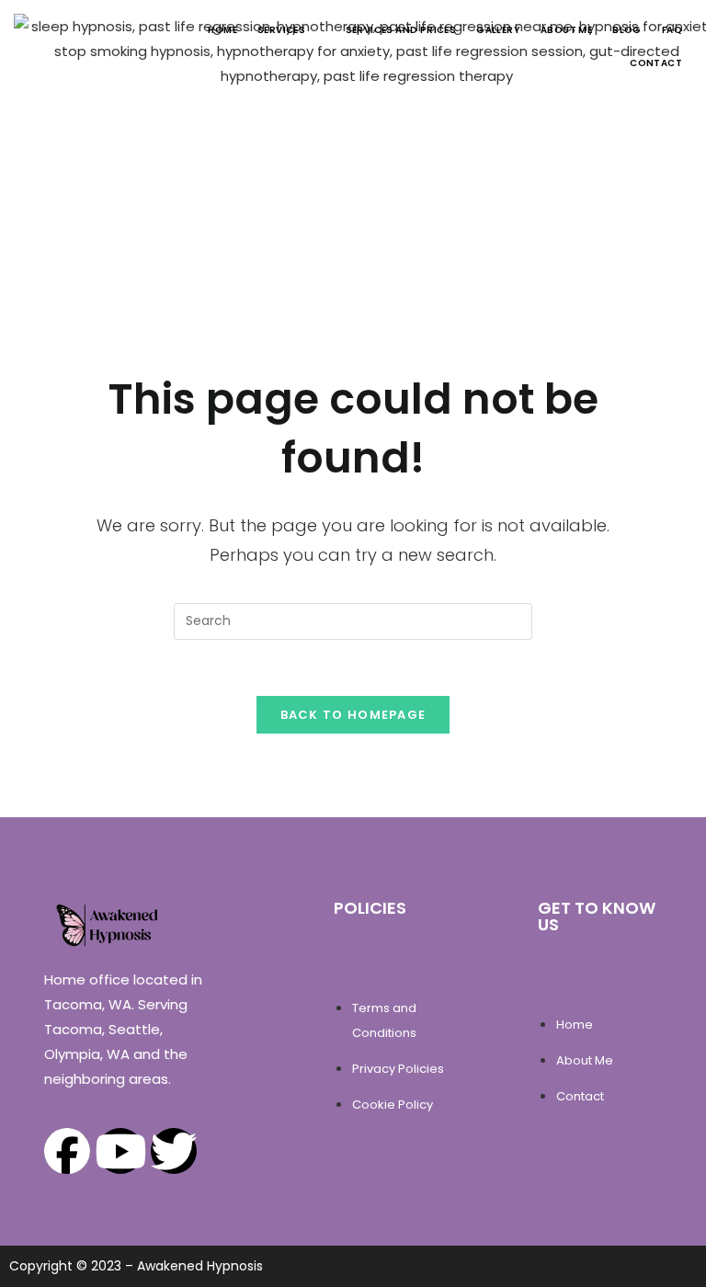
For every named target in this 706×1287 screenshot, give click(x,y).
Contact (656, 63)
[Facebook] (67, 1151)
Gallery (498, 30)
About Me (566, 30)
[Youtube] (120, 1151)
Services (281, 30)
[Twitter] (174, 1151)
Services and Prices (401, 30)
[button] (291, 30)
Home (222, 30)
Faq (672, 30)
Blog (627, 30)
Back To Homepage (353, 714)
